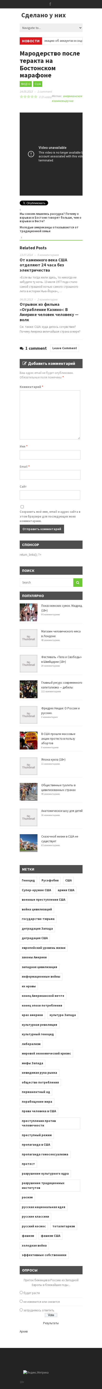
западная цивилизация (39, 967)
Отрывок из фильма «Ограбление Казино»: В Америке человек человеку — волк (49, 311)
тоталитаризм (63, 1226)
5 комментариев (48, 255)
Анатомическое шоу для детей (62, 811)
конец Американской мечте (43, 996)
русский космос (34, 1226)
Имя (24, 446)
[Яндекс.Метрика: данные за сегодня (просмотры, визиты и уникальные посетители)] (36, 1372)
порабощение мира (37, 1102)
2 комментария (47, 299)
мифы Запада (32, 1063)
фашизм (28, 1236)
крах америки (32, 1015)
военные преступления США (43, 900)
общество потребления (40, 1082)
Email (25, 467)
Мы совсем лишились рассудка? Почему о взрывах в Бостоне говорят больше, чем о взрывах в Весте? (50, 217)
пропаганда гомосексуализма (45, 1154)
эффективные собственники (44, 1255)
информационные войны (41, 977)
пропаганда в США (36, 1145)
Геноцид (28, 880)
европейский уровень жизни (43, 948)
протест (28, 1164)
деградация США (35, 938)
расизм (27, 1197)
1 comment (44, 91)
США (38, 84)
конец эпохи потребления (42, 1005)
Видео (25, 84)
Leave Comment (64, 348)
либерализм (31, 1044)
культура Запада (63, 1015)
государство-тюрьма (38, 919)
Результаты (51, 1323)
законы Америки (34, 957)
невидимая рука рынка (39, 1073)
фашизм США (50, 1236)
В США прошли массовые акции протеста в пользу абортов (58, 738)
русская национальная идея (43, 1207)
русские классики (35, 1217)
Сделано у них (43, 15)
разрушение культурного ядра (45, 1174)
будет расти (31, 1293)
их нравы (29, 986)
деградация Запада (37, 929)
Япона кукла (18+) (53, 760)
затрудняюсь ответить (38, 1310)
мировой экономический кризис (46, 1053)
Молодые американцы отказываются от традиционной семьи (49, 229)
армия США (66, 890)
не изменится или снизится (41, 1302)
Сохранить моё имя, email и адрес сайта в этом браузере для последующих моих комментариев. (50, 516)
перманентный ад (36, 1092)
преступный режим (37, 1135)
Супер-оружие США (36, 890)
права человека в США (39, 1111)
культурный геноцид (38, 1034)
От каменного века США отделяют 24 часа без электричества (43, 265)
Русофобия (50, 880)
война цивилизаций (37, 909)
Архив (24, 1331)
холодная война (34, 1245)
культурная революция (39, 1025)
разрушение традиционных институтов (43, 1185)
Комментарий (31, 387)
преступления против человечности (39, 1123)
